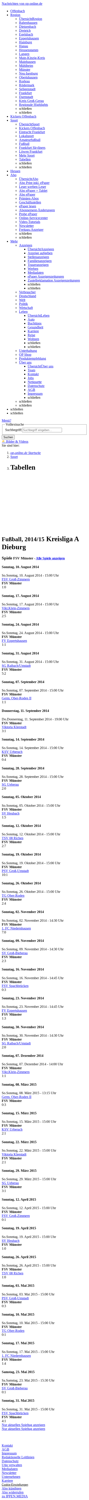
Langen (24, 54)
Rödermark (26, 85)
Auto (31, 319)
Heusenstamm (28, 50)
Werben (33, 268)
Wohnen (33, 339)
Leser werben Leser (32, 187)
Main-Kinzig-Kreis (32, 58)
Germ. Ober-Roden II (16, 698)
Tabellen (25, 159)
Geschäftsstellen (30, 202)
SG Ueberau (10, 784)
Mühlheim (26, 65)
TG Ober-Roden (13, 895)
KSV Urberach (12, 752)
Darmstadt (26, 97)
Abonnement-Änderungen (37, 210)
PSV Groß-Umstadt (15, 871)
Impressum (35, 393)
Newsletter (26, 226)
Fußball (24, 144)
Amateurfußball (29, 140)
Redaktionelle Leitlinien (18, 1457)
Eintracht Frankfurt (32, 132)
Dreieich (25, 30)
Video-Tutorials (29, 222)
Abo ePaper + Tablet (33, 190)
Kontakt (33, 374)
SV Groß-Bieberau (15, 953)
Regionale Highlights (33, 105)
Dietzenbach (27, 26)
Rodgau (24, 81)
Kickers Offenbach (32, 128)
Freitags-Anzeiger (31, 229)
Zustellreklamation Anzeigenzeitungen (54, 280)
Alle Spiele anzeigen (50, 558)
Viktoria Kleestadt (14, 727)
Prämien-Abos (29, 198)
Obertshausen (28, 77)
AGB (31, 390)
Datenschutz (36, 386)
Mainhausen (27, 62)
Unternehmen (11, 1477)
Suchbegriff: (13, 430)
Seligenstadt (27, 89)
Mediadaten (36, 272)
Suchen (8, 437)
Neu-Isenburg (28, 73)
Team (31, 370)
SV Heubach (10, 813)
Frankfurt (25, 93)
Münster (24, 69)
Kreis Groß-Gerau (31, 101)
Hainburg (25, 42)
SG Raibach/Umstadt (16, 665)
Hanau (23, 46)
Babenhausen (28, 23)
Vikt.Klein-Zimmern (16, 608)
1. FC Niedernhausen (16, 928)
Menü (6, 420)
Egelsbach (26, 34)
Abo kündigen (11, 1488)
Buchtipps (34, 323)
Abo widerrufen (13, 1492)
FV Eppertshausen (14, 641)
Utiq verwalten (12, 1465)
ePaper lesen (27, 206)
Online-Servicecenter (33, 218)
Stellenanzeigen (38, 257)
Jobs (31, 378)
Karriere (33, 331)
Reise (31, 335)
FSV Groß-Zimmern (16, 579)
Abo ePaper (27, 194)
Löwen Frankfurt (30, 151)
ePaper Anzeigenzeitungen (46, 276)
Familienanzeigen (40, 261)
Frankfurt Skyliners (32, 147)
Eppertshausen (29, 38)
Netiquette (35, 382)
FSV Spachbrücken (15, 986)
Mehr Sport (27, 155)
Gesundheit (35, 327)
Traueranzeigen (38, 265)
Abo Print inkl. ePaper (34, 183)
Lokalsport (26, 136)
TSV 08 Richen (12, 838)
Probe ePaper (28, 214)
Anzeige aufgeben (40, 253)
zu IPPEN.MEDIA (15, 1496)
